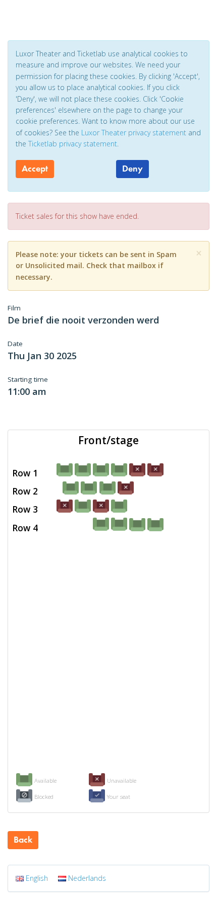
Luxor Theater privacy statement (133, 132)
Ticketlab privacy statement (72, 143)
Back (23, 839)
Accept (35, 168)
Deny (132, 168)
